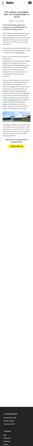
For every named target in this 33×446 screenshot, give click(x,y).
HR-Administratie (8, 421)
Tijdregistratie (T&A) (9, 418)
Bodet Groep (21, 53)
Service (5, 444)
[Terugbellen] (30, 3)
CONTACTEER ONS (16, 146)
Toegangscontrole (9, 424)
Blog (4, 435)
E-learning (6, 441)
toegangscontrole (13, 100)
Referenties (7, 438)
